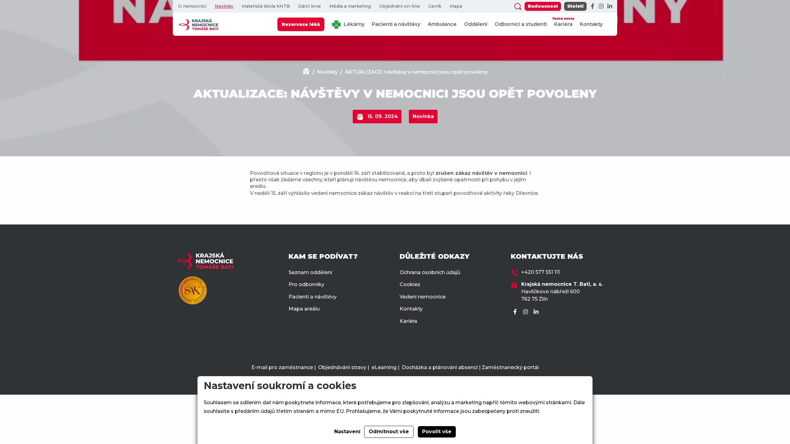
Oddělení (475, 24)
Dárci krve (309, 6)
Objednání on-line (399, 6)
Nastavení (347, 431)
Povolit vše (436, 431)
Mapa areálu (304, 309)
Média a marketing (350, 6)
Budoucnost (543, 6)
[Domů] (306, 72)
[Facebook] (592, 6)
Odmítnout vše (389, 431)
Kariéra (563, 22)
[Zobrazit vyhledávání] (518, 6)
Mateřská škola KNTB (266, 6)
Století (575, 6)
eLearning (384, 367)
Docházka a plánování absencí (440, 367)
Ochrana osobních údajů (430, 272)
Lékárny (353, 24)
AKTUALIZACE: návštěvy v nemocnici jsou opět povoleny (416, 72)
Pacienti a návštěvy (396, 24)
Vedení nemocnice (423, 297)
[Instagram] (601, 6)
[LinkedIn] (610, 6)
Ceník (434, 6)
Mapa (456, 6)
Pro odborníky (306, 284)
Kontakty (591, 24)
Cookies (410, 284)
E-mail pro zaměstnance (282, 367)
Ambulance (442, 24)
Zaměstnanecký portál (510, 367)
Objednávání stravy (342, 367)
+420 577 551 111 (540, 272)
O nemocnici (192, 6)
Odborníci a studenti (521, 24)
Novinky (224, 6)
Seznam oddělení (310, 272)
